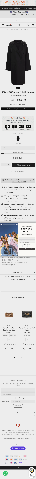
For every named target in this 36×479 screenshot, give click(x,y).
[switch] (32, 476)
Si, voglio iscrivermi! (27, 248)
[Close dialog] (35, 224)
